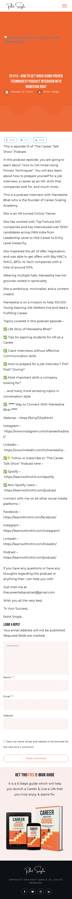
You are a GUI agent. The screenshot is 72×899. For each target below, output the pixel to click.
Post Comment (36, 758)
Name (8, 677)
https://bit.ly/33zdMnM (36, 418)
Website (8, 715)
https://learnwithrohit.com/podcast (30, 490)
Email (8, 696)
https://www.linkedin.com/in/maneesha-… (35, 450)
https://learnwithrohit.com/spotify (29, 477)
